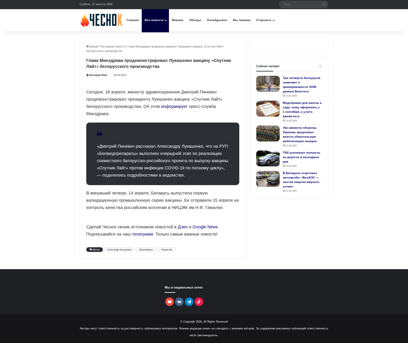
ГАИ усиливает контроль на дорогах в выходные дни (301, 157)
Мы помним (241, 20)
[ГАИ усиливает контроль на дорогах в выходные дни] (268, 158)
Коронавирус (146, 249)
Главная (133, 20)
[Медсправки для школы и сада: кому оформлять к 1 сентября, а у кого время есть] (268, 109)
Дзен (183, 226)
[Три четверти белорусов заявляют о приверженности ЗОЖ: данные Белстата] (268, 84)
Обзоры (195, 20)
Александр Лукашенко (119, 249)
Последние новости (112, 46)
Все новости (154, 20)
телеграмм (142, 234)
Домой (93, 46)
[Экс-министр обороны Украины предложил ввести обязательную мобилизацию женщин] (268, 133)
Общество (166, 249)
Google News (205, 226)
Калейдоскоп (217, 20)
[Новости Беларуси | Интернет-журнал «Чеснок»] (102, 20)
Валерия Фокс (98, 75)
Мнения (177, 20)
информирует (174, 106)
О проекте (263, 20)
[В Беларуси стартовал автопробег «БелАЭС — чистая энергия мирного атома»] (268, 179)
